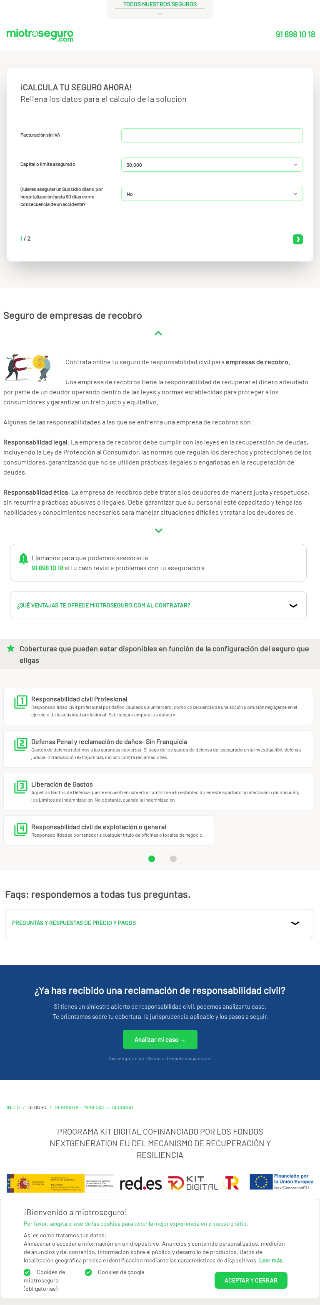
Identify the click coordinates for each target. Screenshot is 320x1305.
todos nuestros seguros (160, 4)
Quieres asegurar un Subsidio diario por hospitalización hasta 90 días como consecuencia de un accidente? (61, 196)
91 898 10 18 (295, 34)
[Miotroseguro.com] (40, 37)
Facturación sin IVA (40, 134)
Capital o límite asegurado (47, 164)
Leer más (270, 1260)
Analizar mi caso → (160, 1039)
